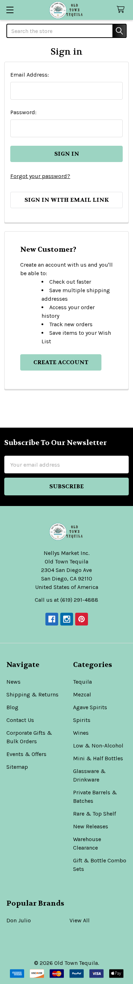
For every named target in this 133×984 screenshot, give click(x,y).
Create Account (60, 362)
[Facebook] (51, 619)
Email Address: (29, 74)
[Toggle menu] (10, 10)
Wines (81, 732)
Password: (23, 112)
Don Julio (18, 920)
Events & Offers (26, 754)
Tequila (82, 681)
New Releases (90, 826)
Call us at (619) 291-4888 (66, 599)
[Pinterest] (81, 619)
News (13, 681)
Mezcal (82, 694)
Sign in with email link (66, 200)
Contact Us (20, 720)
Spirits (81, 720)
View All (80, 920)
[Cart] (122, 10)
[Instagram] (66, 619)
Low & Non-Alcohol (98, 745)
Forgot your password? (40, 176)
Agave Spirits (90, 707)
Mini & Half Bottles (98, 758)
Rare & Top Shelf (94, 813)
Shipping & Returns (32, 694)
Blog (12, 707)
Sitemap (17, 766)
